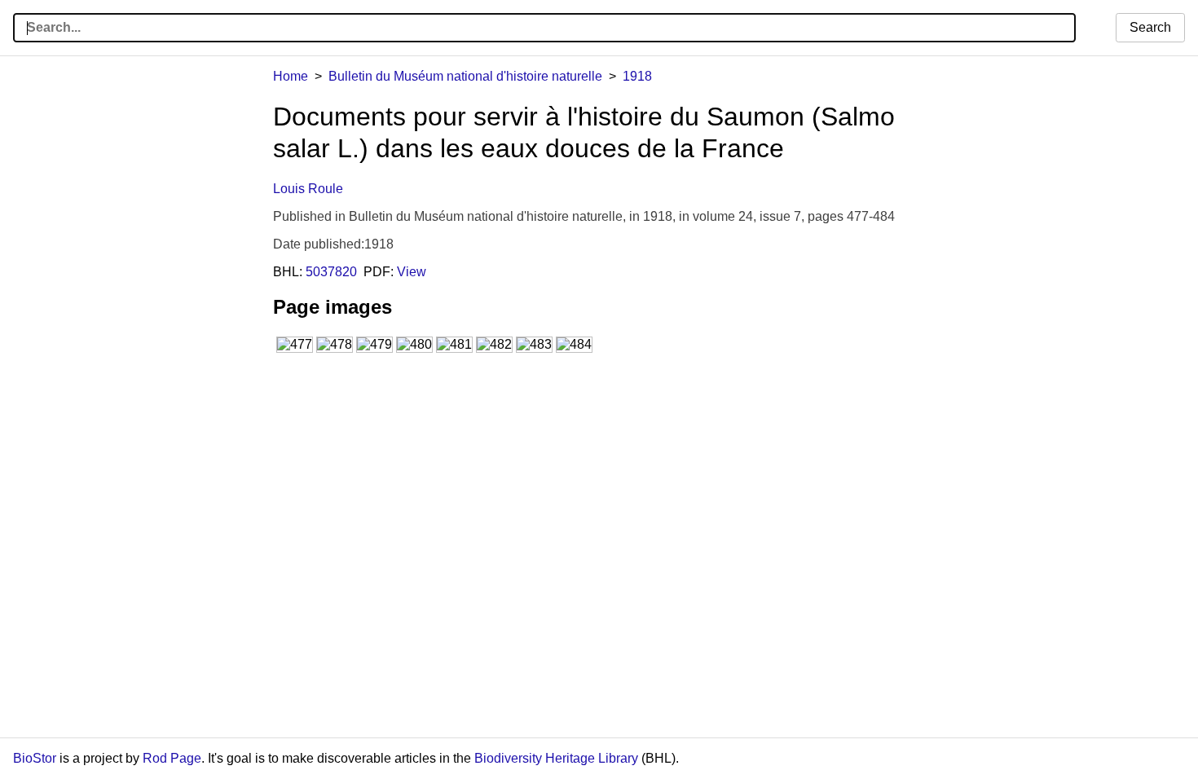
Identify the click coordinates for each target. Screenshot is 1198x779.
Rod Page (172, 758)
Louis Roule (308, 189)
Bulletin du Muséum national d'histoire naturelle (465, 76)
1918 (637, 76)
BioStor (34, 758)
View (411, 272)
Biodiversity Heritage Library (556, 758)
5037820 (331, 272)
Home (290, 76)
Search (1150, 27)
